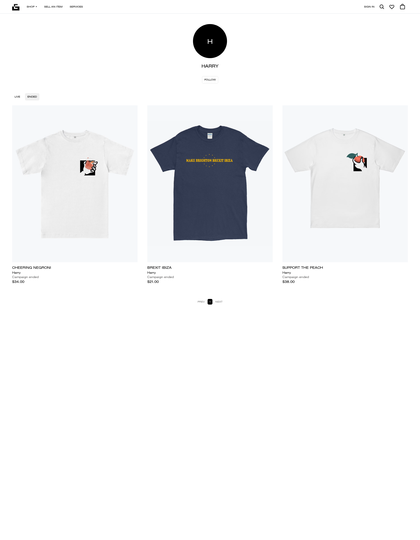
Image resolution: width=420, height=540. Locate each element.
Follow (210, 79)
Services (76, 6)
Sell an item (53, 6)
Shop (31, 6)
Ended (32, 96)
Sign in (369, 6)
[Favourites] (391, 6)
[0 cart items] (402, 6)
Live (17, 96)
